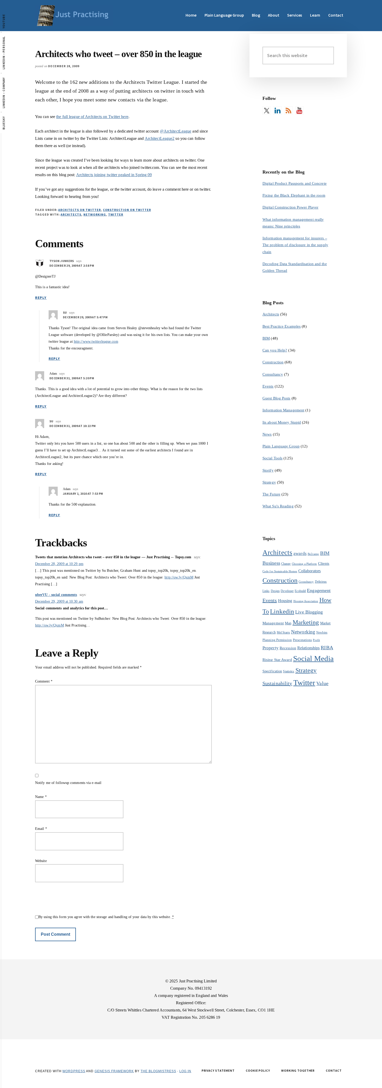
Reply (41, 297)
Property (270, 647)
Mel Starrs (283, 632)
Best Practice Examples (281, 326)
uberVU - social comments (56, 595)
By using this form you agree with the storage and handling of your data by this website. (106, 917)
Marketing (306, 622)
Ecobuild (300, 591)
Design (275, 591)
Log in (185, 1071)
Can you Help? (274, 350)
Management (273, 623)
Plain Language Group (281, 446)
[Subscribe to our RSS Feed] (288, 110)
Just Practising (74, 15)
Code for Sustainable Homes (279, 571)
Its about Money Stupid (281, 422)
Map (288, 623)
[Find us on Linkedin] (277, 110)
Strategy (269, 482)
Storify (268, 470)
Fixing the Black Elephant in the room (293, 195)
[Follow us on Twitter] (266, 110)
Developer (287, 591)
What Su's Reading (278, 506)
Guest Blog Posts (276, 398)
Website (41, 861)
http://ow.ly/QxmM (178, 577)
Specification (272, 671)
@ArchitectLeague (176, 131)
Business (271, 563)
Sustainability (277, 683)
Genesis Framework (114, 1071)
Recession (288, 648)
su (65, 312)
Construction (273, 362)
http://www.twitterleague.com (96, 341)
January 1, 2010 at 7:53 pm (83, 493)
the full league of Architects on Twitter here (92, 116)
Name (41, 797)
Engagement (319, 590)
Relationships (308, 647)
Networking (94, 214)
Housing (285, 600)
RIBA (327, 647)
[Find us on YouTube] (299, 110)
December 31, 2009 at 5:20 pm (71, 378)
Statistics (288, 671)
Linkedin (282, 611)
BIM (266, 338)
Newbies (321, 632)
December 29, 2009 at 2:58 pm (71, 265)
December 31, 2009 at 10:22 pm (72, 426)
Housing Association (305, 601)
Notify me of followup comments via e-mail (68, 783)
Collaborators (309, 570)
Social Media (313, 658)
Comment (43, 681)
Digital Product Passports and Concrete (294, 183)
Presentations (302, 640)
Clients (324, 563)
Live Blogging (309, 612)
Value (322, 683)
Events (268, 386)
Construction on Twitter (127, 210)
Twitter (115, 214)
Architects (71, 214)
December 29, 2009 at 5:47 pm (85, 317)
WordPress (73, 1071)
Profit (316, 640)
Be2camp (313, 554)
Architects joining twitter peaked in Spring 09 (114, 175)
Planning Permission (277, 640)
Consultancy (272, 374)
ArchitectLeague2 (160, 138)
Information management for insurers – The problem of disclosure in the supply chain (295, 245)
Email (41, 829)
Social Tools (272, 458)
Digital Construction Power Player (290, 207)
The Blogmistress (158, 1071)
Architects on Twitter (79, 210)
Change (286, 563)
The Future (271, 494)
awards (300, 553)
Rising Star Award (277, 660)
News (267, 434)
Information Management (283, 410)
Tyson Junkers (61, 261)
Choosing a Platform (304, 563)
